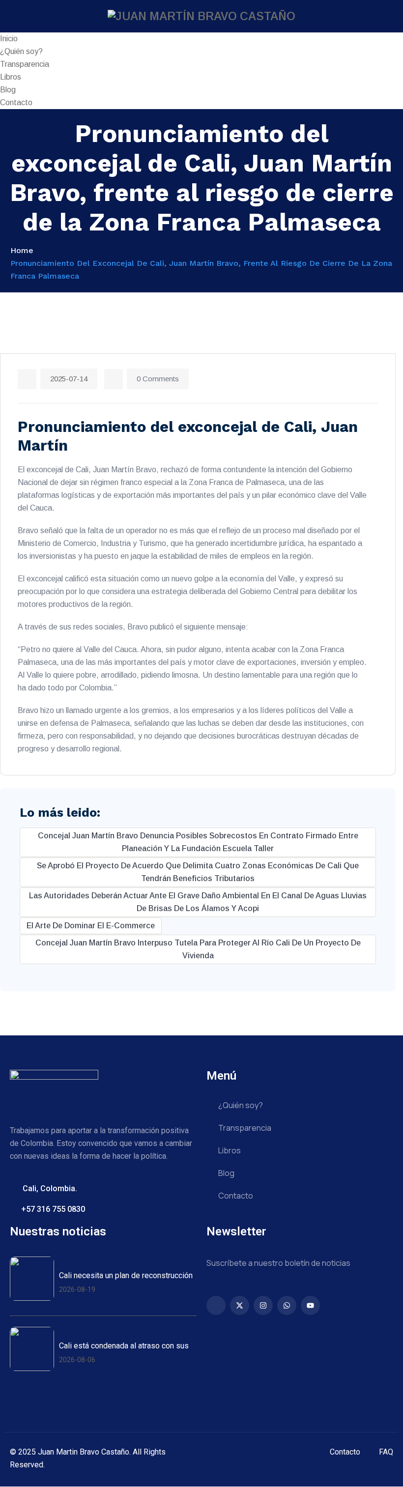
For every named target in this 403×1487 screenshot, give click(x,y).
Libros (10, 77)
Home (21, 250)
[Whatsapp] (286, 1305)
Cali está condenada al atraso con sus (124, 1345)
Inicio (9, 38)
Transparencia (24, 64)
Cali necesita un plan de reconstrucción (126, 1275)
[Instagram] (263, 1305)
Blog (8, 90)
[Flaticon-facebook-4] (216, 1305)
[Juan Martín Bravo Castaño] (201, 16)
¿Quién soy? (21, 51)
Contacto (16, 102)
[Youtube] (310, 1305)
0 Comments (158, 378)
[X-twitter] (239, 1305)
